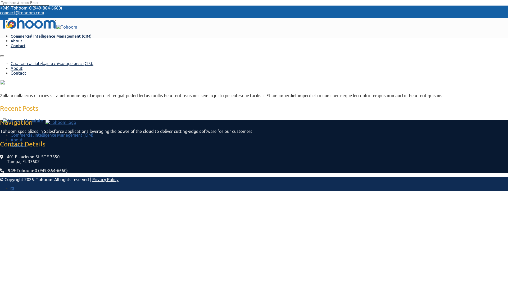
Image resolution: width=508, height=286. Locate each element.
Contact (18, 45)
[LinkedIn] (12, 188)
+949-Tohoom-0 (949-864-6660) (31, 8)
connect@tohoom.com (22, 12)
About (16, 41)
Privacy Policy (105, 179)
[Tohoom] (28, 27)
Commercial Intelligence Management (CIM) (51, 36)
